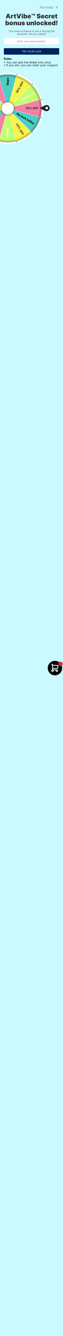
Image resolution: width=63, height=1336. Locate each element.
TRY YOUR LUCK (31, 51)
